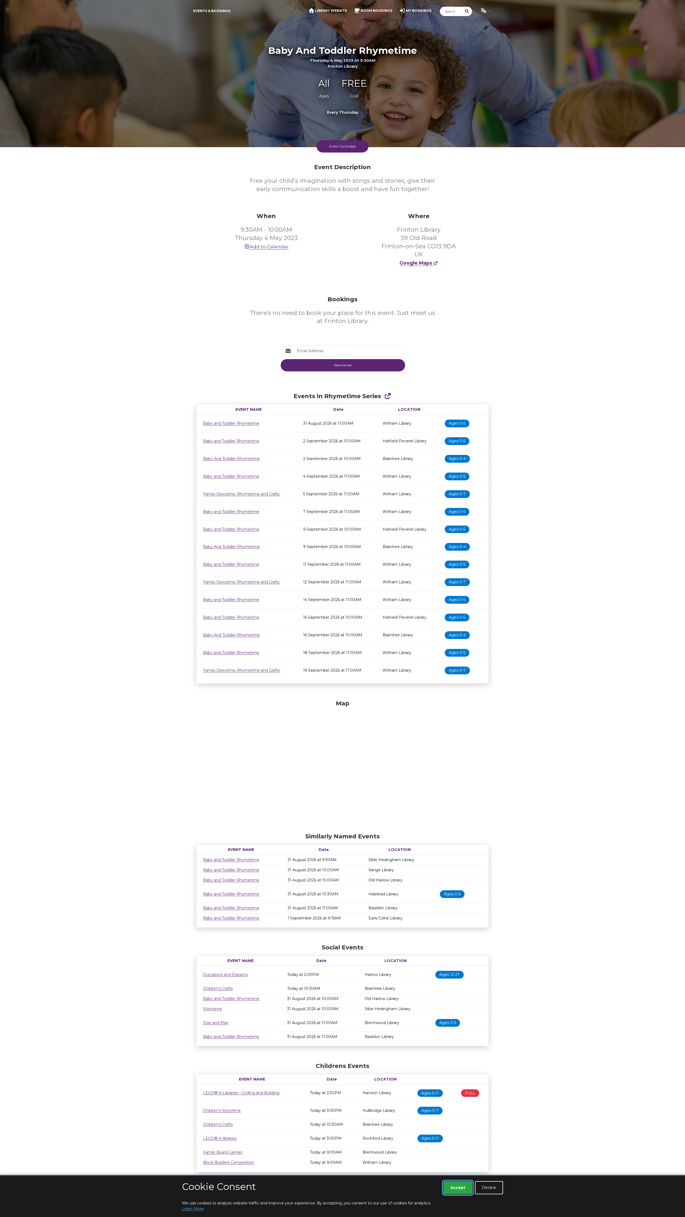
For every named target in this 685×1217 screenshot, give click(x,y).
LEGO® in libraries (220, 1138)
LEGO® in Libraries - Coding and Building (241, 1092)
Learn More (193, 1208)
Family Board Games (222, 1152)
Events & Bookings (211, 11)
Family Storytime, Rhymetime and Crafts (241, 494)
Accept (457, 1187)
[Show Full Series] (387, 396)
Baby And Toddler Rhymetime (231, 458)
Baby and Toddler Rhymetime (231, 423)
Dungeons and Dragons (225, 974)
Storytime (212, 1008)
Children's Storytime (222, 1110)
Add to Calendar (269, 246)
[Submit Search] (467, 11)
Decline (489, 1187)
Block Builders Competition (228, 1162)
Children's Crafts (218, 988)
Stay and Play (216, 1022)
